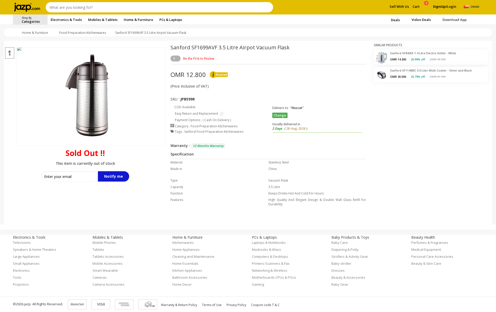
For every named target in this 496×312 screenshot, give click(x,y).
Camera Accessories (108, 284)
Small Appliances (26, 263)
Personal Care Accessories (432, 256)
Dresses (338, 270)
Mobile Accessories (107, 263)
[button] (9, 44)
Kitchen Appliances (187, 270)
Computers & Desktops (270, 256)
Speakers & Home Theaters (34, 249)
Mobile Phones (104, 242)
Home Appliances (186, 249)
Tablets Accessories (108, 256)
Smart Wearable (105, 270)
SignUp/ (440, 6)
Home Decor (182, 284)
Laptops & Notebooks (269, 242)
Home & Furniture (35, 32)
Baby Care (339, 242)
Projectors (21, 284)
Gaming (258, 284)
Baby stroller (341, 263)
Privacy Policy (236, 305)
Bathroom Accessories (189, 277)
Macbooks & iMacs (266, 249)
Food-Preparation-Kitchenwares (82, 32)
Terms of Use (212, 305)
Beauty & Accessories (348, 277)
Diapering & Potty (345, 249)
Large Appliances (26, 256)
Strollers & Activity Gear (349, 256)
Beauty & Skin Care (426, 263)
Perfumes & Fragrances (429, 242)
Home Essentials (185, 263)
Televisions (22, 242)
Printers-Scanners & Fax (271, 263)
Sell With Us (399, 6)
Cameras (99, 277)
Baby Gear (339, 284)
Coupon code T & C (265, 305)
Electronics (21, 270)
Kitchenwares (183, 242)
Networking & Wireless (269, 270)
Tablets (98, 249)
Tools (17, 277)
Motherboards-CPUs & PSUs (274, 277)
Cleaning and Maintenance (193, 256)
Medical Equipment (426, 249)
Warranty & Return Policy (179, 305)
